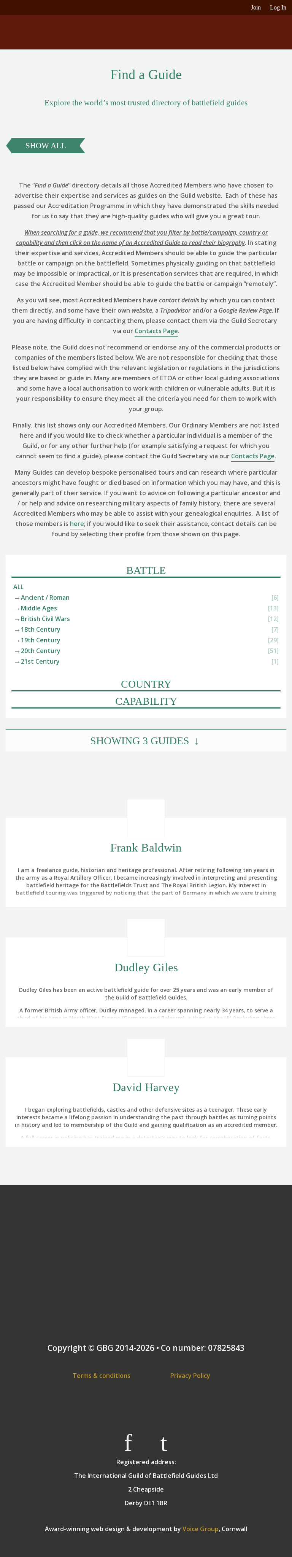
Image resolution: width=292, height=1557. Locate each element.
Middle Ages (39, 608)
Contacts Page (156, 331)
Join (256, 7)
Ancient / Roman (45, 597)
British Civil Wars (45, 619)
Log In (278, 7)
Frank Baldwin (146, 847)
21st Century (40, 661)
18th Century (40, 629)
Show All (45, 145)
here (77, 524)
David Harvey (146, 1087)
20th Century (40, 651)
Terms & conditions (101, 1375)
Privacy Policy (190, 1375)
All (18, 587)
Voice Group (200, 1529)
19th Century (40, 640)
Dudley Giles (146, 967)
